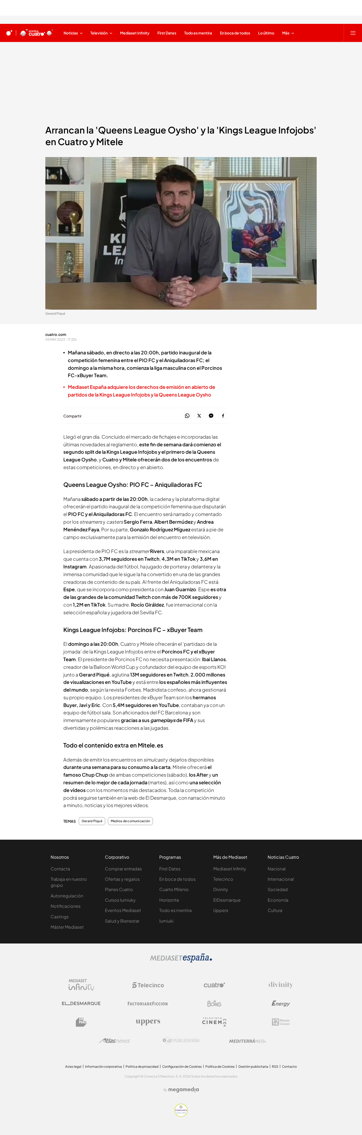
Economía (278, 900)
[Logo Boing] (214, 1003)
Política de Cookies (220, 1067)
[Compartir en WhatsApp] (187, 416)
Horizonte (169, 900)
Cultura (275, 910)
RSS (275, 1067)
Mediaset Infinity (229, 868)
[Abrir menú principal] (353, 32)
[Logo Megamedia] (184, 1090)
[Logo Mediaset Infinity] (81, 985)
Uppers (220, 910)
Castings (60, 916)
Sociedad (278, 889)
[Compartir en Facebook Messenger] (211, 416)
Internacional (281, 879)
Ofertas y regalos (122, 879)
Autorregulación (67, 895)
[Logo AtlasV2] (114, 1040)
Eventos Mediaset (123, 910)
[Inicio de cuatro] (9, 32)
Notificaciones (66, 906)
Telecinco (223, 879)
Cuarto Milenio (174, 889)
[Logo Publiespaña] (181, 1040)
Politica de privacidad (142, 1067)
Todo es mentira (175, 910)
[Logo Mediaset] (181, 961)
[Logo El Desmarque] (81, 1003)
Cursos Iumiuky (120, 900)
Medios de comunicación (130, 821)
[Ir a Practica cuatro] (36, 32)
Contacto (289, 1067)
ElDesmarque (227, 900)
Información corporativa (103, 1067)
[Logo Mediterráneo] (247, 1041)
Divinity (220, 889)
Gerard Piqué (92, 821)
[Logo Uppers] (147, 1022)
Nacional (277, 868)
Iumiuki (166, 921)
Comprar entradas (123, 868)
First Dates (169, 868)
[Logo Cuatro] (214, 985)
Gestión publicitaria (253, 1067)
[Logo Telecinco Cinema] (214, 1022)
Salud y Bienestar (122, 921)
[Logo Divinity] (281, 985)
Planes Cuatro (119, 889)
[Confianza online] (181, 1115)
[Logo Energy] (281, 1003)
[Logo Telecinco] (148, 985)
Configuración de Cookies (182, 1067)
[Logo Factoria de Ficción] (148, 1003)
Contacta (60, 868)
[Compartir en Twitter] (199, 416)
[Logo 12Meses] (281, 1022)
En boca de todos (177, 879)
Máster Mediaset (67, 927)
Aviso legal (73, 1067)
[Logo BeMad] (81, 1022)
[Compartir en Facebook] (223, 416)
